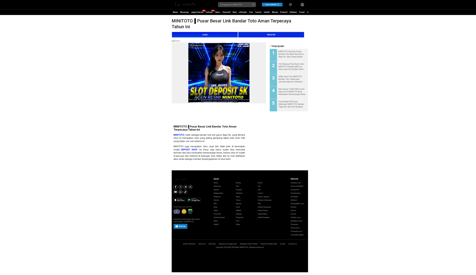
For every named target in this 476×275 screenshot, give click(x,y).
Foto (237, 221)
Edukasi (293, 12)
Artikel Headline (264, 217)
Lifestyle (243, 12)
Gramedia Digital (297, 235)
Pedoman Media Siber (268, 244)
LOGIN (205, 35)
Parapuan (239, 217)
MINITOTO (176, 41)
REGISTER (271, 35)
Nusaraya (184, 12)
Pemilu (216, 200)
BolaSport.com (296, 221)
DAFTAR (182, 226)
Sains (216, 221)
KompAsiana (296, 193)
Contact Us (292, 244)
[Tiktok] (185, 192)
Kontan (293, 207)
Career (282, 244)
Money (275, 12)
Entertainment (219, 217)
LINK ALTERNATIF (271, 4)
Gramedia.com (296, 231)
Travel (302, 12)
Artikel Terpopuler (264, 207)
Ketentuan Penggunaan (228, 244)
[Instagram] (190, 187)
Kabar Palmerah (189, 244)
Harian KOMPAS (297, 186)
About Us (202, 244)
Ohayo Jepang (263, 197)
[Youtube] (176, 192)
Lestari (258, 13)
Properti (283, 12)
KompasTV (295, 190)
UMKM (238, 210)
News (175, 12)
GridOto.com (296, 217)
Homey (238, 204)
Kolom (260, 183)
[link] (296, 5)
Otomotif (226, 12)
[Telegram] (185, 187)
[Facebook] (176, 187)
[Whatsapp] (180, 192)
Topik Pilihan (262, 214)
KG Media (294, 197)
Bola (235, 12)
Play (259, 204)
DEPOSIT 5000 (189, 149)
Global (216, 190)
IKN (215, 204)
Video (238, 224)
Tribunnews (295, 228)
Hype (238, 197)
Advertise (212, 244)
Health (267, 12)
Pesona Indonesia (264, 200)
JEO (259, 190)
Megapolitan (218, 193)
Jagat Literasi (197, 12)
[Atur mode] (290, 5)
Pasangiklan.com (297, 204)
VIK (259, 186)
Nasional (217, 186)
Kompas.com (296, 183)
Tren (251, 12)
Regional (217, 197)
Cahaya (209, 12)
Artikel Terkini (263, 210)
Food (238, 207)
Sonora (293, 210)
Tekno (217, 12)
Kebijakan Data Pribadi (248, 244)
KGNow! (294, 200)
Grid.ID (293, 214)
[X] (180, 187)
